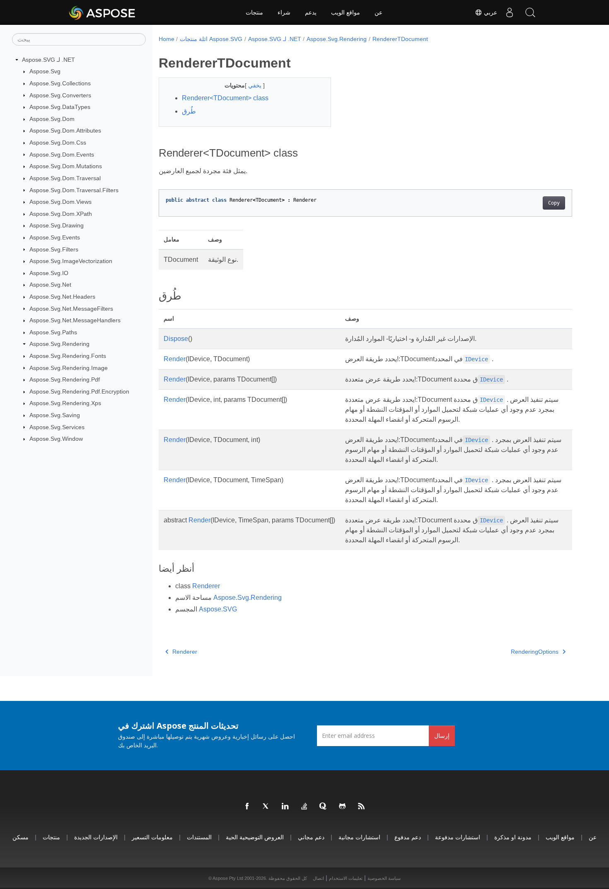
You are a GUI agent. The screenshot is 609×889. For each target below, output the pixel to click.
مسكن (20, 837)
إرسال (442, 735)
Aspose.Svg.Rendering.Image (68, 368)
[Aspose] (102, 12)
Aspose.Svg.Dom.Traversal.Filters (73, 190)
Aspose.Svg (44, 71)
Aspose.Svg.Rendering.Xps (65, 403)
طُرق (189, 111)
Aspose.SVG (218, 609)
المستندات (199, 837)
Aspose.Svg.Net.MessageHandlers (75, 320)
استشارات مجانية (359, 837)
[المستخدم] (509, 12)
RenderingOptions (534, 651)
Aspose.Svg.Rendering (59, 344)
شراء (284, 12)
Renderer (206, 585)
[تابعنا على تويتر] (266, 806)
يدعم (311, 12)
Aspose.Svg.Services (57, 427)
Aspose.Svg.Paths (53, 332)
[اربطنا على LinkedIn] (285, 806)
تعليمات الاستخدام (345, 878)
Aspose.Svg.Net (50, 284)
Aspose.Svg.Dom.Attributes (65, 130)
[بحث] (530, 12)
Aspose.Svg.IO (48, 273)
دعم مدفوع (407, 837)
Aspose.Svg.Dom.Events (61, 154)
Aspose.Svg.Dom (52, 119)
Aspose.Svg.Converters (60, 95)
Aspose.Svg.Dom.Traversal (65, 178)
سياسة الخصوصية (384, 878)
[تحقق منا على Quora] (323, 806)
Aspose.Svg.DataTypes (59, 107)
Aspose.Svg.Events (54, 237)
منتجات (254, 12)
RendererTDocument (400, 39)
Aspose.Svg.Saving (54, 415)
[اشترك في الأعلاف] (361, 806)
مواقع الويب (345, 12)
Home (166, 39)
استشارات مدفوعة (457, 837)
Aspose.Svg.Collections (60, 83)
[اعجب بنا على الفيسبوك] (247, 806)
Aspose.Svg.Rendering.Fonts (67, 356)
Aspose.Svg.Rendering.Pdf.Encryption (79, 391)
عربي (489, 12)
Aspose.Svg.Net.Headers (62, 296)
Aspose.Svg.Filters (53, 249)
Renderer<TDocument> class (225, 97)
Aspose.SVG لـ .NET (48, 59)
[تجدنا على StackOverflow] (304, 806)
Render (175, 358)
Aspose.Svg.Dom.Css (57, 142)
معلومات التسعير (152, 837)
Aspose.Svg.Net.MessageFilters (71, 308)
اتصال (318, 878)
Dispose (176, 338)
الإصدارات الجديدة (96, 837)
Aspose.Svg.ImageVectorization (70, 261)
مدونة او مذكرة (513, 837)
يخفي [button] (255, 85)
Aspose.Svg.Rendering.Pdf (64, 379)
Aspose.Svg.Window (56, 438)
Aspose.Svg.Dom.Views (60, 201)
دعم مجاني (311, 837)
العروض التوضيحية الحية (255, 837)
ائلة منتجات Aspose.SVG (211, 39)
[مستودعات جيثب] (342, 806)
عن (378, 12)
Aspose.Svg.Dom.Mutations (65, 166)
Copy (554, 203)
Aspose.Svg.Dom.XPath (60, 213)
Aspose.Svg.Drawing (56, 225)
